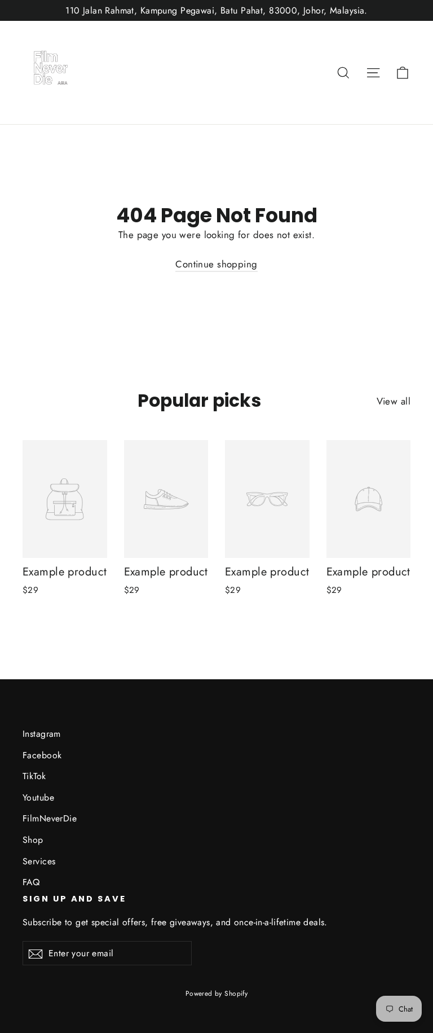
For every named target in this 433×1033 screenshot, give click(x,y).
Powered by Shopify (216, 993)
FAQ (31, 882)
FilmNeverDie (50, 818)
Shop (33, 839)
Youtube (38, 797)
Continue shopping (216, 264)
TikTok (34, 776)
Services (39, 861)
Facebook (42, 755)
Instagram (42, 733)
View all (393, 401)
